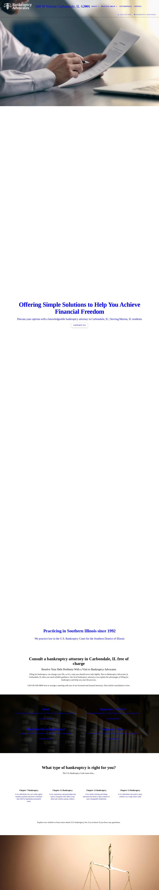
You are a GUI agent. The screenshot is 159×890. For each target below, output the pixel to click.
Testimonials (125, 6)
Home (87, 6)
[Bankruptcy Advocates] (18, 6)
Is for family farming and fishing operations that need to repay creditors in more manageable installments (96, 796)
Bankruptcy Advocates (146, 14)
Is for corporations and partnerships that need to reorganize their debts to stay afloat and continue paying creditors (62, 796)
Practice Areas (108, 6)
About (94, 6)
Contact (138, 6)
